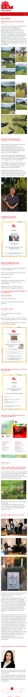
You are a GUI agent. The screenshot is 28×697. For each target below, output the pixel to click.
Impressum (10, 696)
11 (5, 691)
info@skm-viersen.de (10, 324)
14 (15, 691)
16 (21, 691)
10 (2, 691)
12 (8, 691)
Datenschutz (17, 696)
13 (11, 691)
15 (18, 691)
